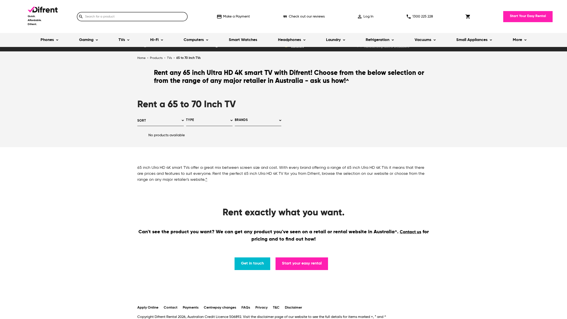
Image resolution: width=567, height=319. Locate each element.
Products (156, 58)
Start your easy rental (302, 263)
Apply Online (147, 307)
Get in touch (252, 263)
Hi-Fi (154, 40)
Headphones (289, 40)
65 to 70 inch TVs (188, 58)
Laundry (333, 40)
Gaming (86, 40)
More (517, 40)
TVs (121, 40)
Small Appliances (471, 40)
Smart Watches (243, 40)
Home (141, 58)
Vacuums (423, 40)
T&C (276, 307)
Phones (47, 40)
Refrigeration (377, 40)
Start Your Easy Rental (528, 16)
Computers (194, 40)
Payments (190, 307)
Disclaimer (293, 307)
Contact (170, 307)
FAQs (245, 307)
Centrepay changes (220, 307)
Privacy (261, 307)
